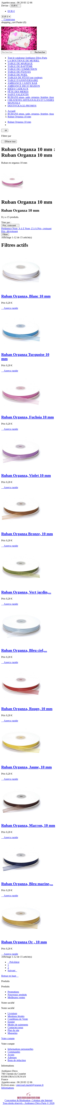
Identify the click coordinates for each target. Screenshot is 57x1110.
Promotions (13, 991)
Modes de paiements (18, 1024)
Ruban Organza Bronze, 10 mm (27, 534)
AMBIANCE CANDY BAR (22, 83)
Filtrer (5, 234)
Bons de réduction (17, 1060)
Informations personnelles (20, 1049)
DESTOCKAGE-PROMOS (22, 105)
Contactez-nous (15, 1027)
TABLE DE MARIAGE (20, 63)
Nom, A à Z (18, 228)
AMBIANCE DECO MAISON (24, 86)
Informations (7, 1088)
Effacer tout (9, 141)
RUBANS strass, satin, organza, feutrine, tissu (31, 97)
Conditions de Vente (18, 1019)
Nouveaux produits (17, 994)
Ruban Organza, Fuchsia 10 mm (27, 417)
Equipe (11, 1022)
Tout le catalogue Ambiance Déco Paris (27, 57)
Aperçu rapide (9, 308)
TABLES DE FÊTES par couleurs (25, 77)
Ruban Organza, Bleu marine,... (27, 884)
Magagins (12, 1033)
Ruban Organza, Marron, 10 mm (28, 825)
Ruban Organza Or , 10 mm (24, 942)
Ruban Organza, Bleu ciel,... (24, 650)
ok (5, 130)
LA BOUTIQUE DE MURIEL (23, 60)
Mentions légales (16, 1016)
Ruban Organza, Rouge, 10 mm (26, 709)
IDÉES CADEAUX (18, 88)
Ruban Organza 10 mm (19, 122)
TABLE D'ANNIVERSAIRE (23, 80)
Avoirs (11, 1054)
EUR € (11, 11)
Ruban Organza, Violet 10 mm (26, 475)
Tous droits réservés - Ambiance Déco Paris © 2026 (28, 1103)
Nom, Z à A (31, 228)
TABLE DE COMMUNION (22, 69)
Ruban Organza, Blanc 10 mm (26, 296)
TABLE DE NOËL (18, 74)
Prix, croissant (10, 225)
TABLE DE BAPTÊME (20, 66)
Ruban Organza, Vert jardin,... (26, 592)
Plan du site (13, 1030)
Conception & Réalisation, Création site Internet (28, 1100)
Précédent (13, 962)
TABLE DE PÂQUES (19, 72)
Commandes (14, 1052)
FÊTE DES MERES (18, 91)
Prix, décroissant (9, 231)
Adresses (12, 1057)
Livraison (12, 1013)
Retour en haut (10, 976)
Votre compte (8, 1038)
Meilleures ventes (16, 997)
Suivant (12, 970)
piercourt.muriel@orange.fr (30, 1085)
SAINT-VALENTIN (18, 94)
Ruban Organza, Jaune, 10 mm (26, 767)
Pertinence (6, 228)
